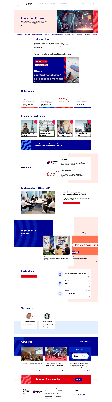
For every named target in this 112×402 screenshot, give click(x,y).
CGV (46, 390)
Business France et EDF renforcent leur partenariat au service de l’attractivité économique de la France (80, 365)
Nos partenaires (59, 394)
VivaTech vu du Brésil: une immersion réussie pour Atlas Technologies (84, 259)
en (90, 3)
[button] (34, 81)
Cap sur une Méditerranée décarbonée (32, 363)
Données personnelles (49, 391)
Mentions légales (48, 388)
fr (88, 3)
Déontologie (47, 394)
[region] (56, 70)
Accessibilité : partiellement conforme (61, 396)
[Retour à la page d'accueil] (24, 4)
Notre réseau (59, 390)
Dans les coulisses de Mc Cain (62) (51, 258)
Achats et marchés (49, 396)
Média (57, 393)
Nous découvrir (59, 388)
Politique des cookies (49, 393)
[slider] (56, 79)
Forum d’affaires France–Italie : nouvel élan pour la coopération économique (54, 365)
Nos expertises (59, 391)
